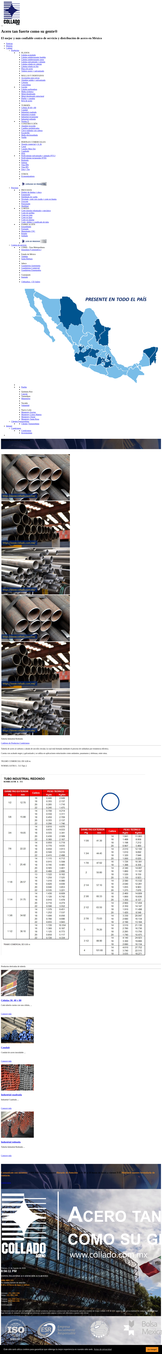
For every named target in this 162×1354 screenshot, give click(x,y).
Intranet (9, 426)
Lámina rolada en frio (29, 66)
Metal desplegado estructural (32, 96)
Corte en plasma (27, 220)
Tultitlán (24, 256)
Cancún (24, 394)
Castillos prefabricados (30, 128)
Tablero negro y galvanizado (32, 71)
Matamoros (25, 398)
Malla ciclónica (27, 92)
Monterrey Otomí (28, 417)
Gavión (24, 87)
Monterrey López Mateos (31, 414)
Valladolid (25, 405)
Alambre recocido (28, 126)
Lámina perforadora (29, 89)
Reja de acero (26, 101)
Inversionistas (26, 433)
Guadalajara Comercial (30, 268)
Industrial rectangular (29, 117)
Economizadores (28, 176)
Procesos (14, 188)
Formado (24, 229)
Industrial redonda (28, 119)
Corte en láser (26, 217)
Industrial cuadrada (28, 112)
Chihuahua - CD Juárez (30, 282)
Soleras (24, 162)
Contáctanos (16, 428)
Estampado (25, 195)
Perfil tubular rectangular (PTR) (34, 158)
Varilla (23, 137)
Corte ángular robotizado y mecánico (36, 211)
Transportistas (33, 424)
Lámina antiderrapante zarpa (32, 59)
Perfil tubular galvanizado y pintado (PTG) (38, 156)
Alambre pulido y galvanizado (33, 80)
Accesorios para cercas (30, 78)
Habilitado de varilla (29, 197)
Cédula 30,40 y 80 (28, 108)
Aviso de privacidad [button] (103, 1349)
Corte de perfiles (27, 213)
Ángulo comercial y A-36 (31, 144)
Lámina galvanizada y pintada (33, 62)
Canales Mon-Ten (28, 149)
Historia (9, 46)
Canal (23, 146)
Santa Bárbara (27, 259)
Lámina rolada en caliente (31, 64)
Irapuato (24, 277)
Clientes (24, 424)
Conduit (24, 110)
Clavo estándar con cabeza (32, 130)
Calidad (9, 48)
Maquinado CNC (28, 231)
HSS (23, 153)
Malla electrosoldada (29, 135)
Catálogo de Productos (10, 743)
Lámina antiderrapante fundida (33, 57)
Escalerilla (25, 133)
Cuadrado (25, 151)
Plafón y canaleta (28, 98)
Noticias (9, 43)
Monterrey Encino (28, 412)
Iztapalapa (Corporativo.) (31, 250)
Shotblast (25, 206)
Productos (15, 50)
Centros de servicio (18, 245)
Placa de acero (27, 69)
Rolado (24, 233)
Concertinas (26, 85)
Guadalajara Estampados (31, 270)
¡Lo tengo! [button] (152, 1349)
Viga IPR (25, 165)
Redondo (25, 160)
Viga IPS (24, 167)
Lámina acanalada (28, 55)
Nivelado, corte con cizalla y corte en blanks (39, 199)
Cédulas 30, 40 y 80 (11, 1000)
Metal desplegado (28, 94)
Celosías (24, 82)
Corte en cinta (26, 215)
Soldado (24, 236)
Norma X (25, 121)
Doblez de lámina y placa (31, 192)
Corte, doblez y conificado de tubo (35, 222)
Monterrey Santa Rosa (30, 419)
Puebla (24, 387)
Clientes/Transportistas (20, 421)
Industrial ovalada (28, 114)
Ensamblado (26, 227)
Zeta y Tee (25, 169)
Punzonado (25, 204)
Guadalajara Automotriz (30, 266)
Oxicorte (24, 201)
